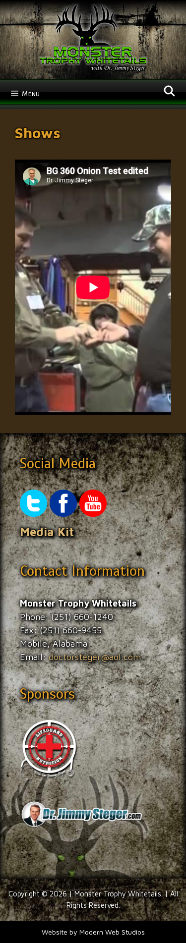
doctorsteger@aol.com (95, 657)
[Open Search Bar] (169, 91)
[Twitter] (33, 513)
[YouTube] (93, 513)
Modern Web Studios (112, 932)
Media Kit (47, 532)
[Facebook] (63, 513)
